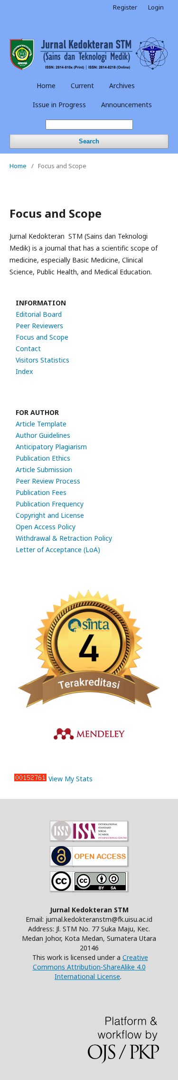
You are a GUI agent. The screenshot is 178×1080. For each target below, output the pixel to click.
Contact (28, 348)
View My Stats (70, 778)
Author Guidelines (43, 435)
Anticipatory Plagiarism (51, 446)
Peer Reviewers (39, 325)
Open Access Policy (45, 526)
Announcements (126, 104)
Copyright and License (50, 515)
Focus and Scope (42, 337)
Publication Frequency (50, 503)
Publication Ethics (43, 458)
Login (156, 7)
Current (82, 85)
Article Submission (44, 469)
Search (89, 141)
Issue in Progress (59, 104)
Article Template (41, 423)
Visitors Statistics (42, 359)
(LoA (91, 549)
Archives (122, 85)
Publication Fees (41, 492)
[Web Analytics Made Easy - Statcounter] (30, 778)
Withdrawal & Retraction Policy (64, 538)
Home (46, 85)
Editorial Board (39, 314)
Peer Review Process (48, 480)
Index (24, 371)
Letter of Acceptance (50, 549)
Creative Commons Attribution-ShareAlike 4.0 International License (90, 967)
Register (125, 7)
